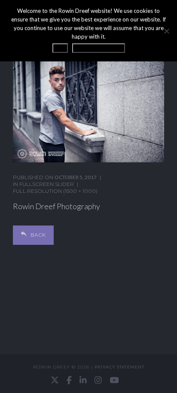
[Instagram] (98, 380)
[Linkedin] (83, 380)
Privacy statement (119, 366)
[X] (55, 380)
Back (38, 235)
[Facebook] (69, 380)
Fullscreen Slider (46, 184)
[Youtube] (114, 380)
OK (60, 48)
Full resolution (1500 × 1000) (55, 191)
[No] (166, 31)
